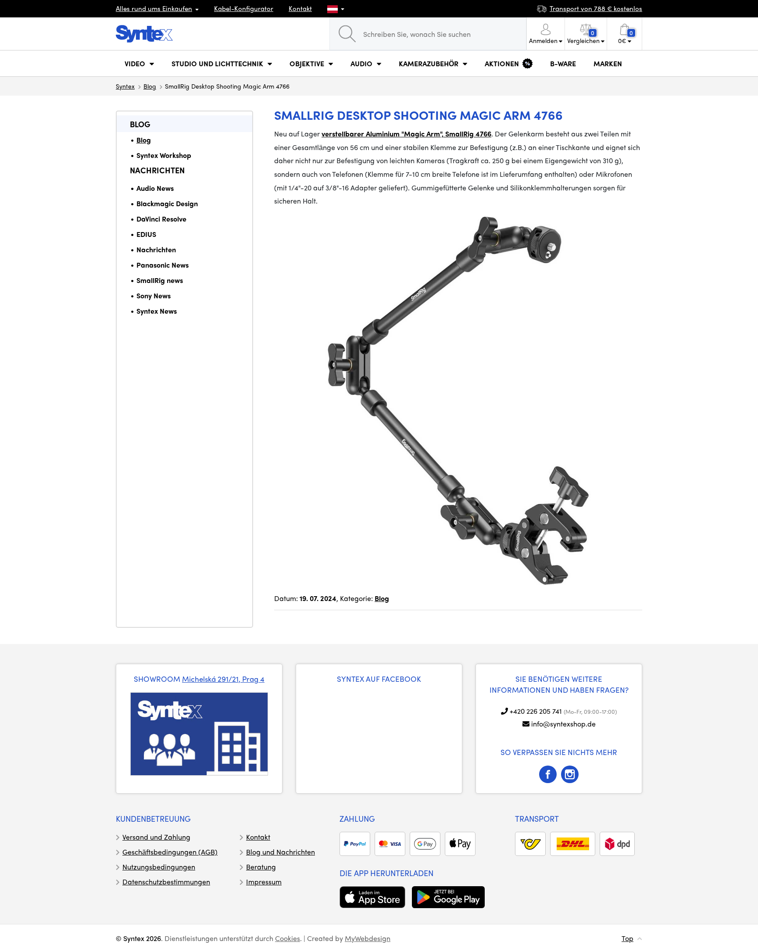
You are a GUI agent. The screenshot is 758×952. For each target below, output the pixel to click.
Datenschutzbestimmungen (166, 882)
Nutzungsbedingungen (158, 867)
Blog (149, 86)
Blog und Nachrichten (280, 852)
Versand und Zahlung (156, 837)
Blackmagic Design (167, 203)
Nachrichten (157, 170)
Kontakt (300, 8)
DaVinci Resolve (161, 219)
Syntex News (156, 311)
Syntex (125, 86)
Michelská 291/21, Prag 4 (223, 678)
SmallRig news (159, 280)
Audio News (155, 188)
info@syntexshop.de (563, 724)
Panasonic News (162, 265)
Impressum (264, 882)
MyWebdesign (367, 938)
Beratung (261, 867)
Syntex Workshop (163, 155)
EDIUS (146, 234)
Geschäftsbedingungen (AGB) (170, 852)
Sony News (153, 295)
